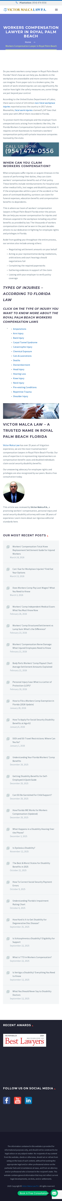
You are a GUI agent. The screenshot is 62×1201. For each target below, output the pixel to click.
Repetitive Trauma (22, 391)
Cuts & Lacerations (22, 355)
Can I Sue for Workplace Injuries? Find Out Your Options (33, 570)
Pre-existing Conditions (25, 387)
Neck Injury (18, 382)
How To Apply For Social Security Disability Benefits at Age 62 (33, 721)
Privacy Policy (32, 1193)
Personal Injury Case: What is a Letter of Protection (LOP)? (32, 683)
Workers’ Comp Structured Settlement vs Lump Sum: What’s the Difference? (33, 627)
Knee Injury (18, 378)
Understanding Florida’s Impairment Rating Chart (31, 902)
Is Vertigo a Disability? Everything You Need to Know (34, 974)
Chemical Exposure (22, 351)
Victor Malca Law (11, 445)
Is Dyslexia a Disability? (24, 847)
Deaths (16, 360)
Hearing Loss (19, 373)
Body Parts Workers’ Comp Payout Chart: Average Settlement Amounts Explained (33, 665)
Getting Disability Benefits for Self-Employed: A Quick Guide (30, 778)
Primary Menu (56, 10)
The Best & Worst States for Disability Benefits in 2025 (31, 865)
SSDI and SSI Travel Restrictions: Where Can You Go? (34, 740)
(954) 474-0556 (39, 2)
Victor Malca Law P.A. (30, 1186)
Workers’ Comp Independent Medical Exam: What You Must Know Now (34, 608)
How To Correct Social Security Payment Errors (32, 883)
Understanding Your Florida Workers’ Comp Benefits (34, 759)
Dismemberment (21, 364)
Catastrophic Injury (22, 346)
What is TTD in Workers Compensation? (32, 957)
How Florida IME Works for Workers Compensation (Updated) (30, 812)
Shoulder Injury (20, 396)
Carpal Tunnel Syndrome (25, 342)
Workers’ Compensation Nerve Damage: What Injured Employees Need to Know (32, 646)
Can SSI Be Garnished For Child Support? (32, 794)
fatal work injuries (24, 110)
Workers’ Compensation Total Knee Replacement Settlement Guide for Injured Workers (34, 550)
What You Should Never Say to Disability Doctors (32, 993)
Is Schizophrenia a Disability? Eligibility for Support (34, 940)
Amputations (19, 328)
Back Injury (18, 337)
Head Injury (18, 369)
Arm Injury (18, 333)
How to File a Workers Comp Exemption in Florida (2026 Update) (33, 702)
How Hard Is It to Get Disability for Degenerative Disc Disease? (30, 921)
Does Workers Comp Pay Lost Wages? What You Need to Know (34, 589)
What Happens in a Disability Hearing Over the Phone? (33, 831)
